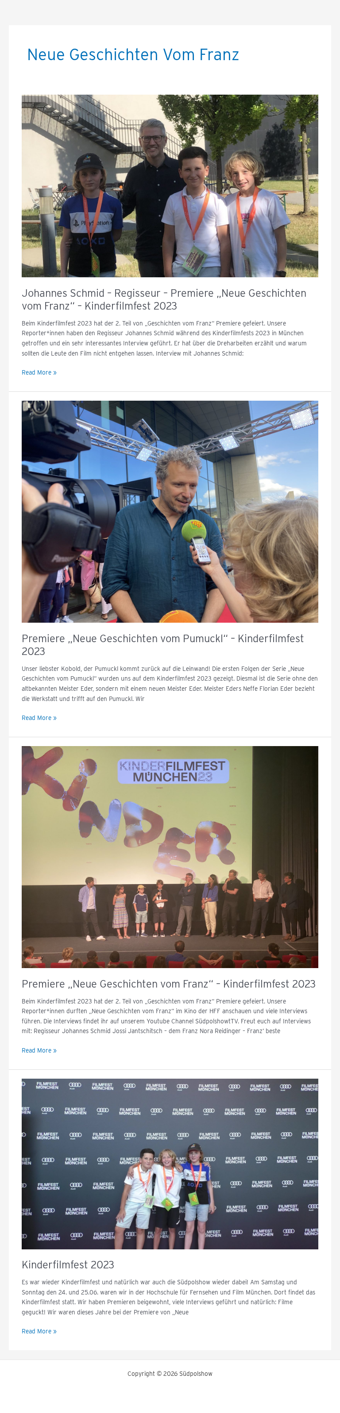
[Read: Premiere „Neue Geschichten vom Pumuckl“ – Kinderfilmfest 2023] (170, 511)
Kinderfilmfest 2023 (68, 1264)
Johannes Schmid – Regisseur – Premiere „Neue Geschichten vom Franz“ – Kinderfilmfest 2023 (164, 299)
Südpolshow (170, 10)
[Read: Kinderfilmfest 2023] (170, 1163)
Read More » (39, 372)
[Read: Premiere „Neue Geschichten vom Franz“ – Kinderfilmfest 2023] (170, 856)
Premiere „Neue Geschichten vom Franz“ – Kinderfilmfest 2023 (169, 983)
